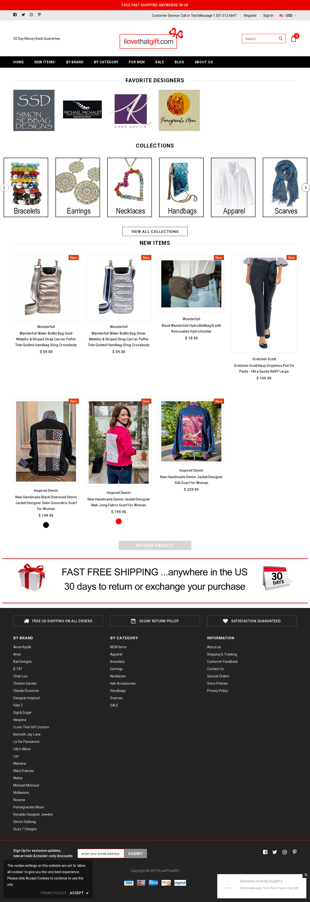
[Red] (118, 521)
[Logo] (151, 38)
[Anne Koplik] (130, 110)
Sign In (268, 15)
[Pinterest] (41, 15)
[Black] (46, 525)
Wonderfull (46, 327)
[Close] (305, 874)
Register (250, 15)
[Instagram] (33, 15)
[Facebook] (16, 15)
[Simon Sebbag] (33, 110)
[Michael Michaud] (82, 110)
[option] (34, 110)
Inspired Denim (46, 490)
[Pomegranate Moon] (179, 110)
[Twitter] (25, 15)
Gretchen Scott (264, 359)
